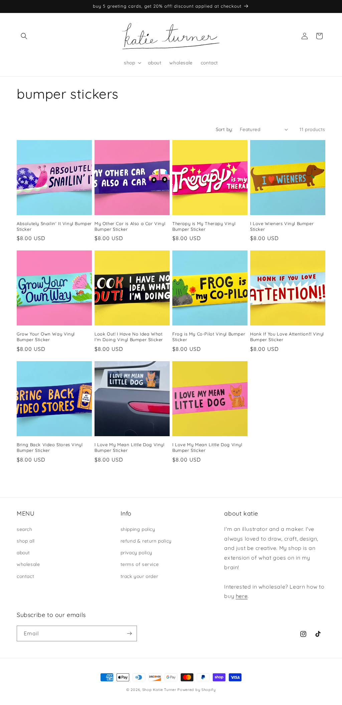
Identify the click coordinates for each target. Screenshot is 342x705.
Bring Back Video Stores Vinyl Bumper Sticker (49, 447)
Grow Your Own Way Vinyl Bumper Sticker (46, 336)
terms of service (140, 564)
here (241, 596)
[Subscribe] (129, 633)
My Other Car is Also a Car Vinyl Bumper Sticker (130, 226)
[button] (24, 36)
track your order (139, 576)
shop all (26, 541)
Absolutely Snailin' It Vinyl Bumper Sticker (54, 226)
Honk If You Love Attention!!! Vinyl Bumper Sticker (287, 336)
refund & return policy (146, 541)
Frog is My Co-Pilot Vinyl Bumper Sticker (208, 336)
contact (25, 576)
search (24, 529)
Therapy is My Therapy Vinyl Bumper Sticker (203, 226)
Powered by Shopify (196, 689)
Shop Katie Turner (159, 689)
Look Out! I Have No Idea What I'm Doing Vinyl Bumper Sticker (129, 336)
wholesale (28, 564)
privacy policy (136, 553)
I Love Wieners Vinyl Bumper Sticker (282, 226)
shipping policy (138, 529)
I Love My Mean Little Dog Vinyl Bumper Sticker (130, 447)
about (23, 553)
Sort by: (224, 129)
